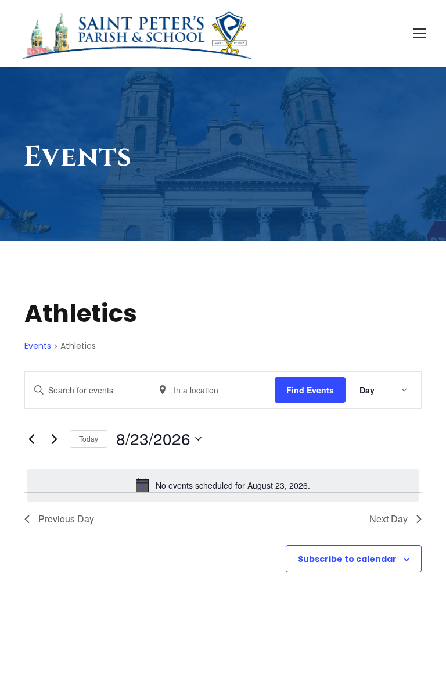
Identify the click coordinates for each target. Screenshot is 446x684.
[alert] (223, 485)
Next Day (388, 518)
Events (37, 346)
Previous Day (66, 518)
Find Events (310, 390)
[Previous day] (31, 439)
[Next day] (54, 439)
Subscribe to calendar (347, 559)
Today (88, 438)
